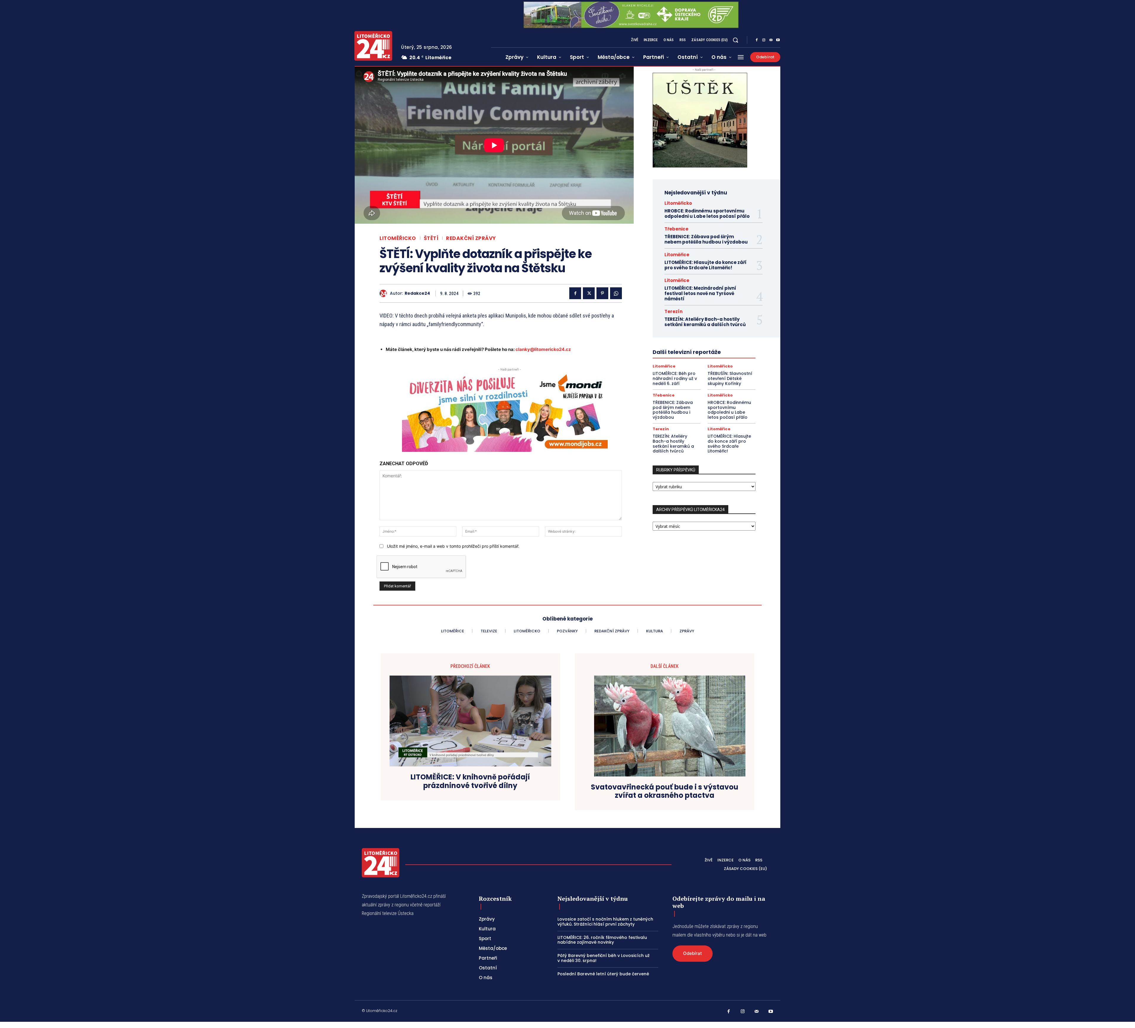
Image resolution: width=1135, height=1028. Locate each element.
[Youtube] (777, 40)
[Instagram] (763, 40)
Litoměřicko (398, 238)
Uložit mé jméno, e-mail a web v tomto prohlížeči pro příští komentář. (453, 546)
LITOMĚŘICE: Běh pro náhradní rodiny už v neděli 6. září (675, 378)
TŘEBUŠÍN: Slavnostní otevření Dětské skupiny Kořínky (730, 378)
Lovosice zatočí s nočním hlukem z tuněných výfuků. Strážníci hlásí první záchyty (605, 921)
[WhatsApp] (616, 293)
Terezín (673, 311)
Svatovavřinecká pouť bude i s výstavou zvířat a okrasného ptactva (664, 791)
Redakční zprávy (471, 238)
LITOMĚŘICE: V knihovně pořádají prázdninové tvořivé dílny (470, 781)
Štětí (431, 238)
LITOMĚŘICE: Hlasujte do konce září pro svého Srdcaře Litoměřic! (705, 265)
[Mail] (770, 40)
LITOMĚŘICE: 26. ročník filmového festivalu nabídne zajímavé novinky (602, 939)
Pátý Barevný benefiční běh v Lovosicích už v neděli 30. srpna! (603, 958)
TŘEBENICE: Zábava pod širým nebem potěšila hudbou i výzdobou (706, 239)
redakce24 (417, 293)
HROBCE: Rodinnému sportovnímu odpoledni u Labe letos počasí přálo (707, 213)
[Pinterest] (602, 293)
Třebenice (676, 229)
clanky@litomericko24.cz (543, 349)
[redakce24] (385, 293)
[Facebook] (756, 40)
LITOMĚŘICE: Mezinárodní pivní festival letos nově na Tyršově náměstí (700, 293)
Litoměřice (676, 254)
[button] (735, 40)
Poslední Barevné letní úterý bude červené (603, 974)
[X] (589, 293)
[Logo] (373, 46)
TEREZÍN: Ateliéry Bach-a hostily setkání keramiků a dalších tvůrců (705, 322)
